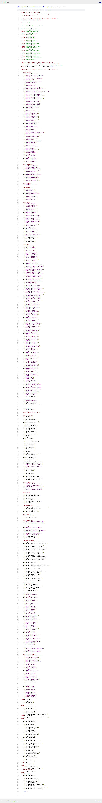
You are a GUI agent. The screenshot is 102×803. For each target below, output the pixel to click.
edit (49, 10)
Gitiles (8, 800)
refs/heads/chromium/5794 (36, 7)
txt (96, 800)
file (45, 10)
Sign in (99, 2)
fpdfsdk (49, 7)
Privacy (12, 800)
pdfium (19, 7)
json (99, 800)
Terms (16, 800)
